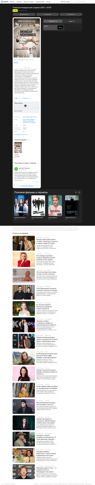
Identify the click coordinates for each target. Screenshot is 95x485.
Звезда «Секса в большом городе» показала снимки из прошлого (46, 372)
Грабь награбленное (37, 217)
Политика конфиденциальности (60, 483)
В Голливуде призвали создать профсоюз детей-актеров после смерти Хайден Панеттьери (45, 258)
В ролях (16, 119)
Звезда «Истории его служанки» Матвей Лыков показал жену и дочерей (45, 421)
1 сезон (16, 154)
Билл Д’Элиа (26, 117)
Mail (2, 483)
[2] (18, 108)
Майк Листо (33, 117)
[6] (28, 108)
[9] (35, 108)
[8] (33, 108)
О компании (7, 483)
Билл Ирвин (32, 122)
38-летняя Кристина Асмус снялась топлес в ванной (46, 273)
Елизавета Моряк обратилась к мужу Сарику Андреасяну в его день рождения (46, 453)
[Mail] (2, 2)
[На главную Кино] (5, 2)
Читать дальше (18, 180)
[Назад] (76, 192)
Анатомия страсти (19, 217)
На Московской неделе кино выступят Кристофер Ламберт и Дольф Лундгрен (46, 355)
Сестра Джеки (52, 217)
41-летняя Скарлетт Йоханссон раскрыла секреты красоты (44, 306)
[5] (25, 108)
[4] (23, 108)
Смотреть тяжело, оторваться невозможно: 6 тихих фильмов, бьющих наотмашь (46, 437)
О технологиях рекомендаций (45, 483)
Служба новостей (70, 217)
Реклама (13, 483)
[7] (30, 108)
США (24, 125)
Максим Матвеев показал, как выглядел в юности (46, 403)
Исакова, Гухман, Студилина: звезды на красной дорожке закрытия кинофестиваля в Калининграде (46, 323)
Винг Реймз (26, 119)
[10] (38, 108)
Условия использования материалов (76, 483)
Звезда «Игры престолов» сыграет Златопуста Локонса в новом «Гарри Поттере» (47, 241)
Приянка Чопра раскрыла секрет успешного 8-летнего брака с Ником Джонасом (47, 339)
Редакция (36, 483)
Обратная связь (88, 483)
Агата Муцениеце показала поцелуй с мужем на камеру (46, 289)
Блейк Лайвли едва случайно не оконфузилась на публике (47, 387)
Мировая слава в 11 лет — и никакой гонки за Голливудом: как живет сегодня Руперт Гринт (46, 470)
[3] (20, 108)
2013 (15, 59)
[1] (15, 108)
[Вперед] (79, 192)
